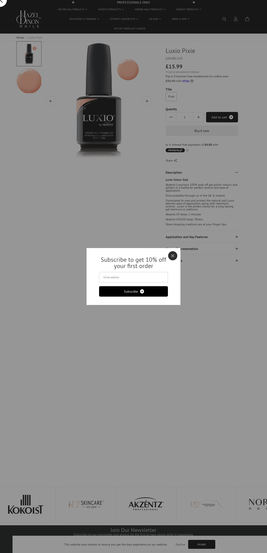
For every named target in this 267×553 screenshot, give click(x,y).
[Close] (172, 255)
